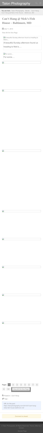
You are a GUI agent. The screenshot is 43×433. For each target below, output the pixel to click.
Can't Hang (35, 11)
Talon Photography (16, 3)
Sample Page (22, 431)
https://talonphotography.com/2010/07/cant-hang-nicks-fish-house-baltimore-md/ (20, 407)
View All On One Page (10, 33)
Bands (27, 11)
